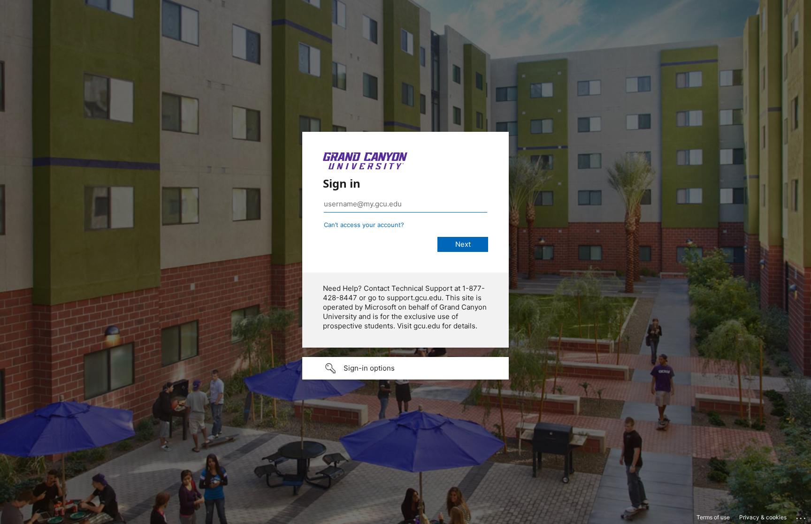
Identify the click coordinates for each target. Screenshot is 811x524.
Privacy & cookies (763, 517)
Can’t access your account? (364, 224)
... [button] (801, 516)
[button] (405, 368)
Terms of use (713, 517)
